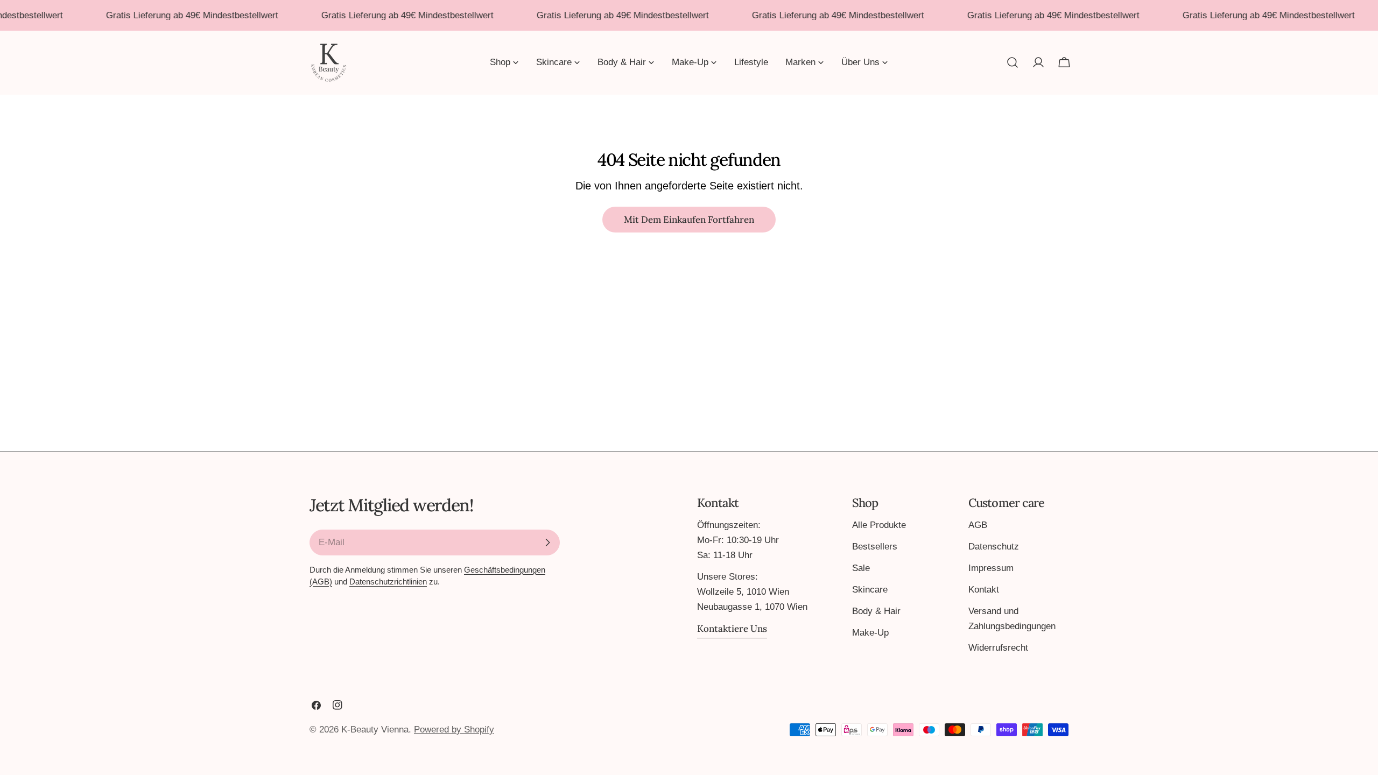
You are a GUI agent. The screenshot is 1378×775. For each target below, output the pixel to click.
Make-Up (870, 633)
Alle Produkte (879, 525)
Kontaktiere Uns (732, 629)
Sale (861, 568)
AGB (977, 525)
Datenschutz (993, 546)
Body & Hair (876, 611)
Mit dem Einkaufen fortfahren (689, 220)
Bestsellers (874, 546)
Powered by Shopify (454, 729)
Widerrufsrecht (998, 648)
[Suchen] (1012, 62)
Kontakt (983, 589)
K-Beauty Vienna (375, 729)
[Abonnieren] (547, 542)
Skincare (870, 589)
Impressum (991, 568)
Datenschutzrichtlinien (388, 581)
